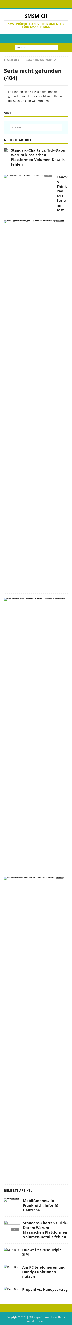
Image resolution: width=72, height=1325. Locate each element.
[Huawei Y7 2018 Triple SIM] (11, 1250)
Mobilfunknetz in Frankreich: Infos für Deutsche (41, 1205)
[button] (66, 4)
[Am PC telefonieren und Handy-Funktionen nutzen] (11, 1267)
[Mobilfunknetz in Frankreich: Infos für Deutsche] (12, 1201)
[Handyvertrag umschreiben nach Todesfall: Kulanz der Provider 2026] (34, 600)
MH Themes (38, 1321)
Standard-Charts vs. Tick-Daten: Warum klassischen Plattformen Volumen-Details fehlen (39, 157)
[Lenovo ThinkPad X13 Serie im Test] (29, 177)
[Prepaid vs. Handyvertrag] (11, 1289)
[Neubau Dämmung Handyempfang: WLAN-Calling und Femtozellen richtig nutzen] (34, 879)
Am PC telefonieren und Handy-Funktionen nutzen (43, 1272)
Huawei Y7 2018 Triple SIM (42, 1252)
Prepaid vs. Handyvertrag (45, 1289)
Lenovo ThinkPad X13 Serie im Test (62, 193)
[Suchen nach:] (36, 47)
